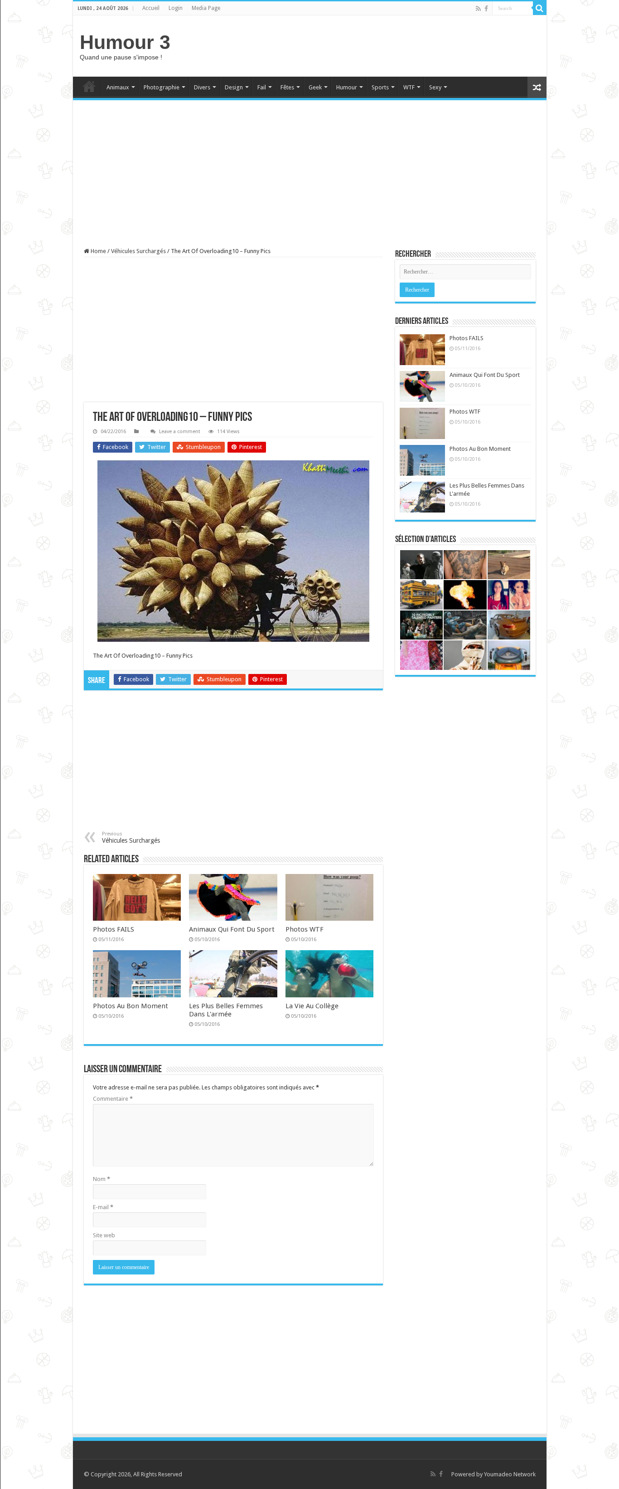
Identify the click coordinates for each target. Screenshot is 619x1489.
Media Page (206, 8)
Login (176, 8)
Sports (380, 87)
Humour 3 (125, 42)
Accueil (151, 8)
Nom (101, 1179)
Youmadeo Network (510, 1474)
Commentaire (113, 1098)
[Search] (539, 8)
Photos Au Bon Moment (130, 1006)
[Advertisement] (375, 44)
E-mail (103, 1207)
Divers (202, 87)
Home (89, 86)
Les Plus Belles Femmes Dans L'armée (226, 1010)
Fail (261, 87)
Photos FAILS (113, 929)
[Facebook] (486, 8)
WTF (409, 87)
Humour (346, 87)
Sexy (435, 87)
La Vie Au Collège (312, 1006)
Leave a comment (179, 431)
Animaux (117, 87)
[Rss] (478, 8)
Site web (104, 1235)
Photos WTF (304, 929)
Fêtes (287, 87)
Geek (315, 87)
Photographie (161, 87)
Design (234, 87)
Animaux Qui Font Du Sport (232, 929)
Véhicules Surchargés (138, 251)
